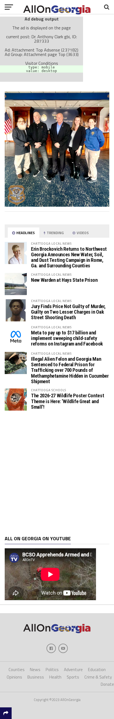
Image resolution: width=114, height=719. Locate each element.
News (35, 669)
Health (55, 677)
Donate (107, 684)
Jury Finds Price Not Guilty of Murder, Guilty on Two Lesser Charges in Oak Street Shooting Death (68, 311)
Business (35, 677)
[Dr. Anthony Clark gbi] (57, 205)
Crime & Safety (98, 677)
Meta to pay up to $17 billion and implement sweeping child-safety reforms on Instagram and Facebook (67, 338)
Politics (52, 669)
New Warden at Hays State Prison (64, 280)
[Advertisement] (57, 473)
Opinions (14, 677)
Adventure (73, 669)
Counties (17, 669)
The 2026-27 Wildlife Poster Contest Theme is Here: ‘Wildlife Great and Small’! (67, 401)
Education (97, 669)
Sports (73, 677)
